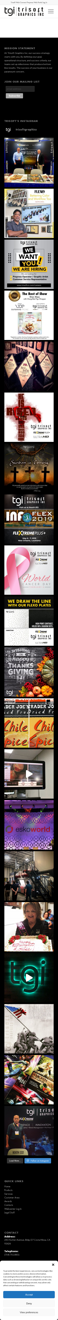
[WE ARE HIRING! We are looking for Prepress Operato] (29, 264)
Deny (29, 1303)
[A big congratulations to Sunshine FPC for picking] (29, 315)
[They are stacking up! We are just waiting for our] (29, 366)
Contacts (8, 1205)
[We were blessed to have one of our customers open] (29, 876)
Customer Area (11, 1197)
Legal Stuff (9, 1212)
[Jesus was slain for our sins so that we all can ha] (29, 468)
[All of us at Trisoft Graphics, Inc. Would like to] (29, 672)
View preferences (29, 1312)
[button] (53, 1264)
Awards (8, 1201)
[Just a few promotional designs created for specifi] (29, 1079)
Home (7, 1186)
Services (8, 1194)
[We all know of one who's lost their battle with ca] (29, 570)
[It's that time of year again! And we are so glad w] (29, 162)
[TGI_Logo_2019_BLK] (24, 11)
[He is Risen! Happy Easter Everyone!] (29, 417)
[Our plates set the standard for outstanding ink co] (29, 621)
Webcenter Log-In (13, 1209)
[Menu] (49, 11)
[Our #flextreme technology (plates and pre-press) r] (29, 723)
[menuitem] (49, 11)
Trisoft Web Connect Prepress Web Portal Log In (29, 2)
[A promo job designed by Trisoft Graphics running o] (29, 774)
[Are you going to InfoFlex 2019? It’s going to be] (29, 519)
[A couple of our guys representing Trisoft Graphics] (29, 825)
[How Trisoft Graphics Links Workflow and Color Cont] (29, 213)
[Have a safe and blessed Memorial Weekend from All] (29, 1028)
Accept (29, 1294)
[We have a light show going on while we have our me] (29, 977)
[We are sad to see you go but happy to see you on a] (29, 926)
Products (8, 1190)
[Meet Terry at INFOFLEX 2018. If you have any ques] (29, 1130)
